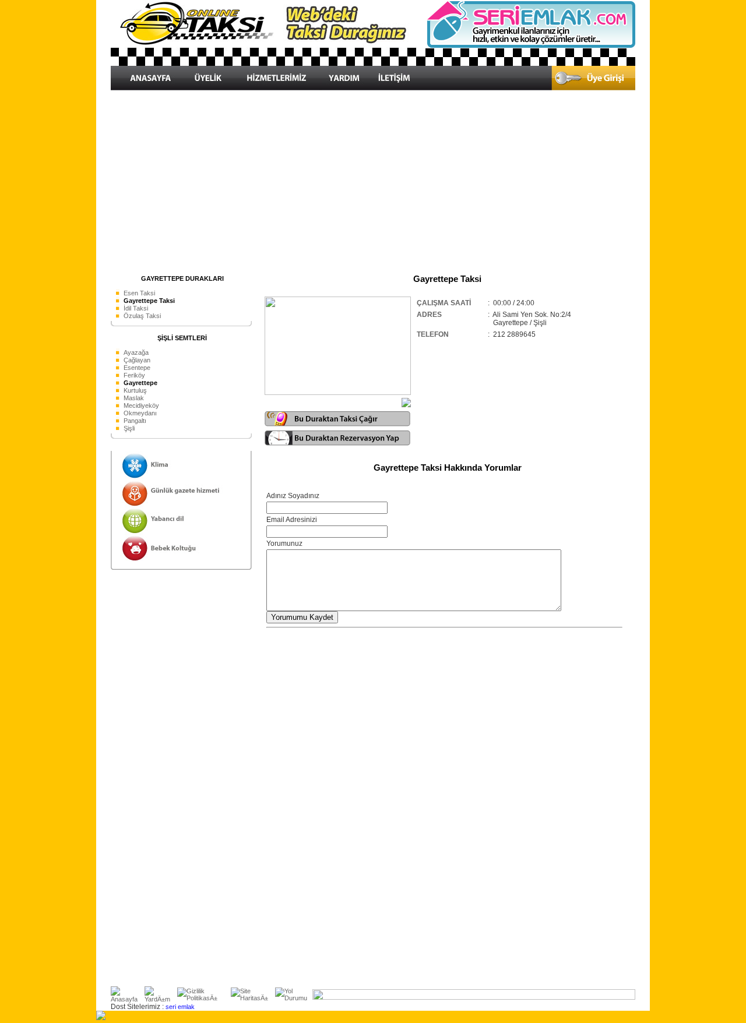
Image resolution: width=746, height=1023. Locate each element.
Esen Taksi (139, 293)
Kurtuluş (135, 390)
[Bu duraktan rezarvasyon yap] (338, 443)
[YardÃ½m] (161, 999)
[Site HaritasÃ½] (253, 997)
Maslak (134, 397)
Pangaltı (135, 420)
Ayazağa (136, 352)
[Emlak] (530, 46)
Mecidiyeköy (141, 405)
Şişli (129, 428)
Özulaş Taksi (142, 315)
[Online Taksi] (268, 63)
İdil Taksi (136, 308)
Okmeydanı (140, 413)
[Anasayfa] (128, 999)
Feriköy (134, 375)
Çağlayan (137, 360)
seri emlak (180, 1006)
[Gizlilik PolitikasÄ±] (203, 997)
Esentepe (137, 367)
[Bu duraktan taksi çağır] (338, 424)
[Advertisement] (373, 181)
